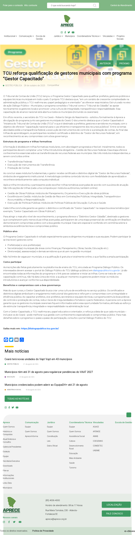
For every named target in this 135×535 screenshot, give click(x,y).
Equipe (5, 456)
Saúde (71, 463)
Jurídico (57, 36)
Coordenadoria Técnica (88, 36)
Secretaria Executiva (11, 461)
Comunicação (25, 36)
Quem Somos (9, 427)
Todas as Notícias (18, 398)
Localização (114, 504)
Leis (48, 441)
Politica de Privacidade (43, 531)
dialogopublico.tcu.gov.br (106, 270)
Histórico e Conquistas (8, 432)
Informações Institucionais (8, 476)
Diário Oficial (52, 446)
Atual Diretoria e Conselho (9, 440)
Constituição (52, 436)
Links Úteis (7, 483)
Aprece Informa (31, 436)
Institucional (9, 36)
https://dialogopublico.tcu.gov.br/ (40, 328)
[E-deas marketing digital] (129, 531)
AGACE (96, 427)
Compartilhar (53, 85)
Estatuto (6, 451)
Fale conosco (114, 513)
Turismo (72, 468)
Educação (73, 453)
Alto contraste (30, 5)
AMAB (95, 436)
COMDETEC (98, 446)
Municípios (70, 36)
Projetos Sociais (121, 37)
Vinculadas (108, 36)
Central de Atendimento (121, 5)
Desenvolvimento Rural (76, 447)
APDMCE (96, 431)
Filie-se (6, 471)
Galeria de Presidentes (12, 447)
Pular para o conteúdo (13, 5)
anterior (105, 63)
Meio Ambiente (75, 458)
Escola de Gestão (40, 37)
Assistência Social (77, 436)
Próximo (124, 63)
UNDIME (96, 450)
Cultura (72, 441)
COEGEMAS (98, 441)
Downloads (8, 466)
